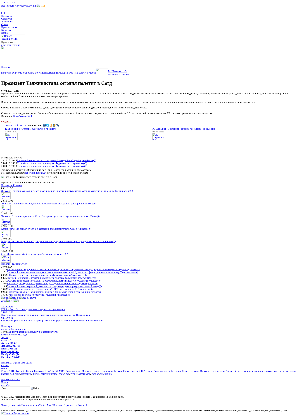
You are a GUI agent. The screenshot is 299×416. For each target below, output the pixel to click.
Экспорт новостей (11, 405)
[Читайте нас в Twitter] (18, 2)
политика (6, 72)
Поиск (4, 382)
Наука (4, 32)
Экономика (7, 21)
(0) (94, 160)
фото (3, 301)
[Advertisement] (58, 56)
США (142, 371)
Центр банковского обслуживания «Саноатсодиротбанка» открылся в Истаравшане (45, 313)
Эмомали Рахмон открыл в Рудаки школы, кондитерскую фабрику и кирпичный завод (47, 203)
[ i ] (3, 13)
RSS (76, 72)
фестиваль (84, 374)
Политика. (11, 185)
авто (222, 371)
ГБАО (4, 371)
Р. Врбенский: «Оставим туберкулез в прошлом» (31, 128)
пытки (36, 374)
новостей (6, 340)
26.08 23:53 (9, 2)
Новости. (14, 264)
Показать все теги (10, 379)
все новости (7, 334)
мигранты (279, 371)
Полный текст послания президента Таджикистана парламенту (50, 163)
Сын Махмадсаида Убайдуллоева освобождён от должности (33, 254)
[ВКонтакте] (44, 125)
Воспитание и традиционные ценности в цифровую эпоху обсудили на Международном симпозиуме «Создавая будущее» (72, 269)
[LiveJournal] (57, 125)
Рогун (126, 371)
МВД (55, 371)
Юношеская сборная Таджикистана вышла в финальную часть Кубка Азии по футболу (53, 292)
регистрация (13, 45)
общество (17, 72)
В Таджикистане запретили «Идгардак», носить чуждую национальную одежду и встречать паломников (57, 241)
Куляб (48, 371)
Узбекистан (175, 371)
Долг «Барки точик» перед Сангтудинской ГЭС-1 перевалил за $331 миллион (48, 289)
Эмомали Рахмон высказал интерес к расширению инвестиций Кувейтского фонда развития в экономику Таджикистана (65, 191)
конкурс (268, 371)
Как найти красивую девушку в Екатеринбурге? (32, 331)
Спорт (4, 24)
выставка (248, 371)
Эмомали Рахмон (209, 371)
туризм (74, 374)
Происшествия (9, 27)
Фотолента (21, 5)
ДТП (11, 371)
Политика (6, 16)
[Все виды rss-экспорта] (23, 2)
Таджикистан (160, 371)
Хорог (185, 371)
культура (61, 72)
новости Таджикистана (13, 329)
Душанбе (20, 371)
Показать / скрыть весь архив (16, 362)
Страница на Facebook (76, 405)
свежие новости (87, 72)
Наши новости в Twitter (33, 405)
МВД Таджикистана (70, 371)
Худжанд (194, 371)
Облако (5, 365)
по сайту (5, 385)
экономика (28, 72)
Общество (6, 18)
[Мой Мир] (54, 125)
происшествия (49, 72)
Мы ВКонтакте (55, 405)
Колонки (32, 5)
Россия (134, 371)
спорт (38, 72)
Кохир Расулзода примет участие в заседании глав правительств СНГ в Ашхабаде (44, 228)
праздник (26, 374)
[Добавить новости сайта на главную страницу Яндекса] (16, 2)
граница (258, 371)
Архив (4, 337)
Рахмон (118, 371)
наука (70, 72)
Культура (6, 30)
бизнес (238, 371)
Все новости (7, 5)
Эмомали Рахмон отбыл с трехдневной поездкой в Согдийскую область (55, 160)
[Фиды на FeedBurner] (21, 2)
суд (67, 374)
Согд (149, 371)
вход (3, 45)
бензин (229, 371)
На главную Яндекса (15, 125)
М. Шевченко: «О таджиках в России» (119, 72)
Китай (29, 371)
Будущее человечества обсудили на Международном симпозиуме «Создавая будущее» (52, 280)
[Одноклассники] (51, 125)
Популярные (8, 326)
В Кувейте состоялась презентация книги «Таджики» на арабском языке (45, 275)
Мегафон (86, 371)
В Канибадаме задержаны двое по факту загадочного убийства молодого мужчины (51, 283)
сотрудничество (49, 374)
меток (4, 368)
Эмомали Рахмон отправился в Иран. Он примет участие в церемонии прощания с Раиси (49, 216)
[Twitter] (47, 125)
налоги (5, 374)
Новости (5, 67)
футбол (95, 374)
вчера (6, 297)
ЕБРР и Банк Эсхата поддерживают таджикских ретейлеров (33, 308)
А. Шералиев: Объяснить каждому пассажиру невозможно (183, 128)
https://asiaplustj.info (23, 116)
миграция (291, 371)
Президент (107, 371)
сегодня (16, 297)
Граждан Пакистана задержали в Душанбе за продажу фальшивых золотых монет (50, 278)
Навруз (96, 371)
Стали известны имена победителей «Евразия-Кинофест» (37, 294)
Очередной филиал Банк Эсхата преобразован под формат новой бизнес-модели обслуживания (52, 319)
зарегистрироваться (35, 172)
